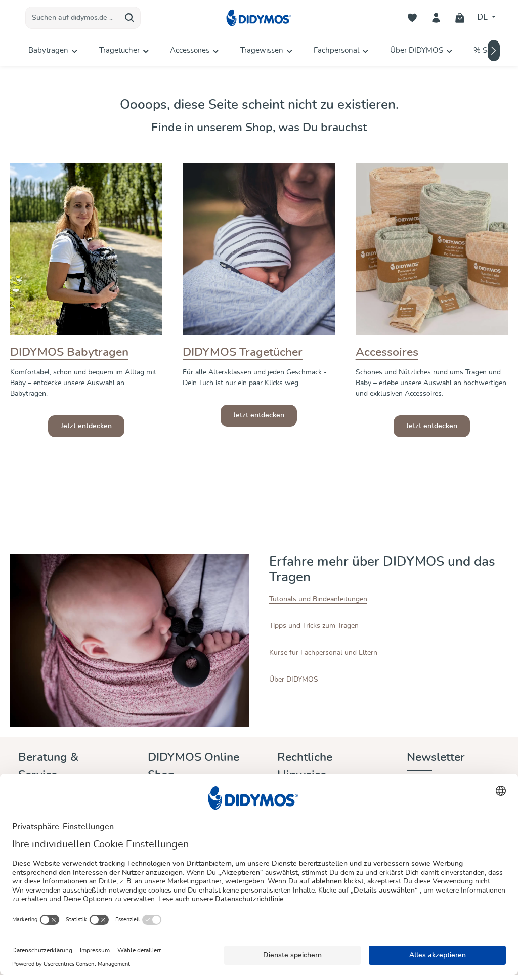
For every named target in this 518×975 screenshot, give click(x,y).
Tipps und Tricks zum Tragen (314, 625)
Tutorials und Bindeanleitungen (318, 599)
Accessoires (387, 352)
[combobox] (72, 18)
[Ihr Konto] (436, 18)
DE (483, 17)
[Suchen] (130, 18)
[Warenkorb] (460, 18)
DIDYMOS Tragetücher (243, 352)
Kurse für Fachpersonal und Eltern (323, 652)
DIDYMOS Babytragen (69, 352)
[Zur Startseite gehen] (258, 18)
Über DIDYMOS (293, 679)
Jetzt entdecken (86, 426)
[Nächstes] (494, 50)
